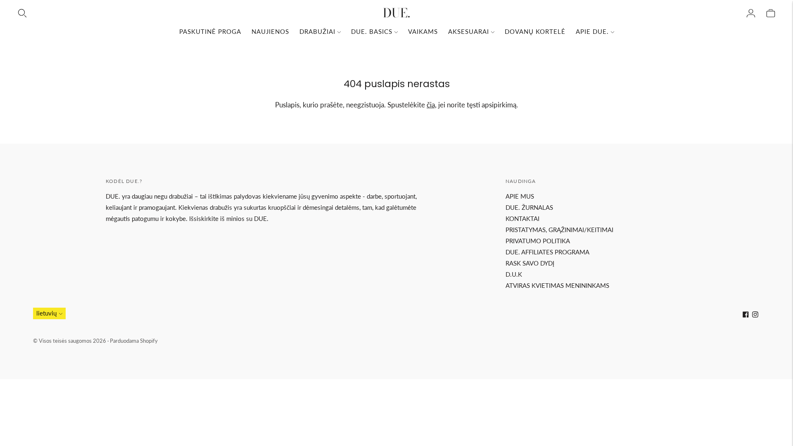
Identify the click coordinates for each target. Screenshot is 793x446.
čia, (432, 104)
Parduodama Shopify (134, 340)
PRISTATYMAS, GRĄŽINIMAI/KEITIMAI (559, 229)
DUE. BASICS (371, 31)
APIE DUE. (592, 31)
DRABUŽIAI (317, 31)
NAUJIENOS (270, 31)
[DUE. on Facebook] (746, 315)
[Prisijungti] (751, 13)
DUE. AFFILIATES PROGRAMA (547, 252)
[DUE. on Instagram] (755, 315)
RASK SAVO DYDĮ (530, 263)
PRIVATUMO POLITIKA (538, 240)
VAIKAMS (423, 31)
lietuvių (46, 313)
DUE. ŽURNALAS (529, 207)
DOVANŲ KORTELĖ (535, 31)
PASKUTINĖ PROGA (210, 31)
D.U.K (514, 274)
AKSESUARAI (468, 31)
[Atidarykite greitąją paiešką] (22, 13)
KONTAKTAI (522, 218)
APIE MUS (520, 196)
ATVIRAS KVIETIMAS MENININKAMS (557, 285)
